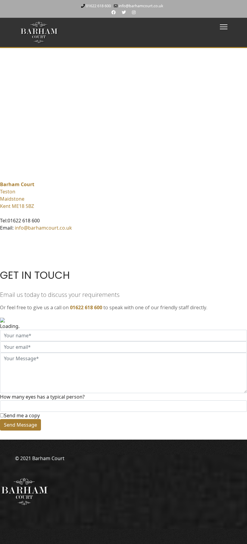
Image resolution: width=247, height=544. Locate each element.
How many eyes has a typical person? (42, 396)
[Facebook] (113, 12)
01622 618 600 (98, 5)
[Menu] (223, 27)
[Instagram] (134, 12)
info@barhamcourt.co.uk (141, 5)
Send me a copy (22, 415)
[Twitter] (124, 12)
